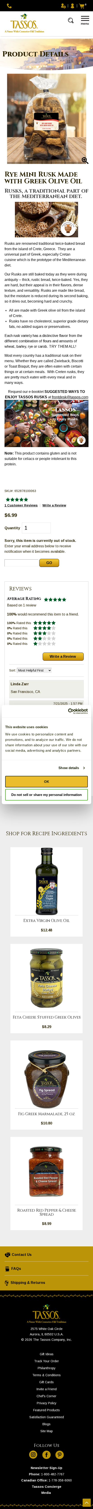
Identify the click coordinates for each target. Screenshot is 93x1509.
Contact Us (21, 1255)
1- (42, 1474)
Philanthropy (47, 1368)
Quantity (12, 528)
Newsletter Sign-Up (46, 1468)
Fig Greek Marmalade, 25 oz (46, 1114)
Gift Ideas (46, 1354)
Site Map (46, 1431)
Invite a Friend (46, 1389)
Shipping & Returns (27, 1283)
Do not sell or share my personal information (46, 795)
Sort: (12, 670)
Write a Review (54, 505)
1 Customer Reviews (21, 505)
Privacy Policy (46, 1403)
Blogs (46, 1424)
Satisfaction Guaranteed (46, 1417)
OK (46, 782)
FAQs (15, 1269)
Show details (68, 768)
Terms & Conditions (46, 1375)
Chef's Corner (46, 1396)
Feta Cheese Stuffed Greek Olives (47, 1017)
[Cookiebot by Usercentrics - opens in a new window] (68, 711)
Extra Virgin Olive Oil (46, 921)
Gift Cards (46, 1382)
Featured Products (46, 1410)
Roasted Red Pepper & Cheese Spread (46, 1212)
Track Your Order (46, 1361)
